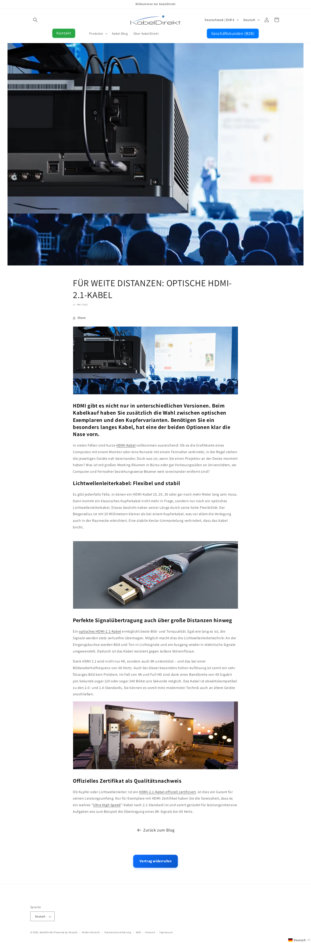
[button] (35, 20)
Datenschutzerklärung (118, 932)
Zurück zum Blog (159, 830)
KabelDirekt (47, 932)
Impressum (166, 932)
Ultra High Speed (107, 805)
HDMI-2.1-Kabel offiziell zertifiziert (167, 792)
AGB (138, 932)
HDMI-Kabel (126, 445)
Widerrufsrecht (91, 932)
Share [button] (81, 318)
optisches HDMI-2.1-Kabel (100, 631)
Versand (150, 932)
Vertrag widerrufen (156, 861)
